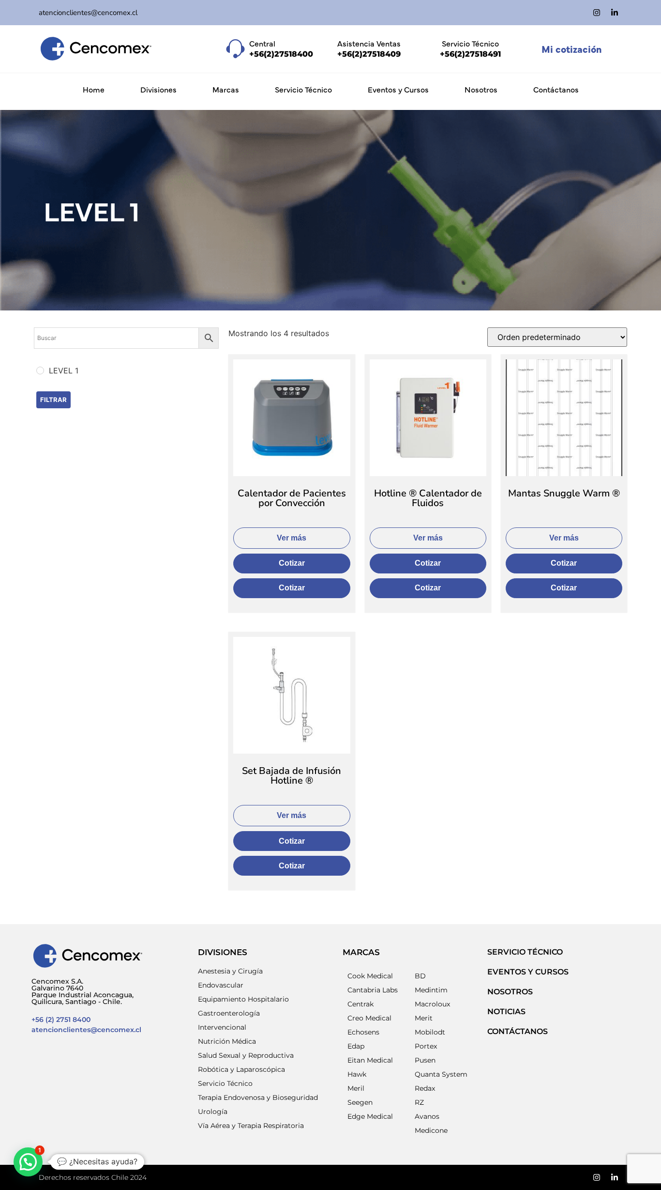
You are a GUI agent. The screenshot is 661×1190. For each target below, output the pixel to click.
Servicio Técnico (303, 89)
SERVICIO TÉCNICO (525, 952)
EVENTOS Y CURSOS (528, 971)
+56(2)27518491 (470, 54)
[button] (28, 1161)
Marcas (225, 89)
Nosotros (481, 89)
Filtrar (53, 399)
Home (94, 89)
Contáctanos (556, 89)
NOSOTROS (510, 991)
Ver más (291, 538)
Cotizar (292, 563)
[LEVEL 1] (40, 370)
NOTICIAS (506, 1011)
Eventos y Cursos (398, 89)
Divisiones (158, 89)
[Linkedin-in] (614, 12)
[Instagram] (596, 12)
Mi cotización (571, 48)
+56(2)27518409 (369, 54)
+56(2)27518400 (281, 54)
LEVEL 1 (91, 210)
